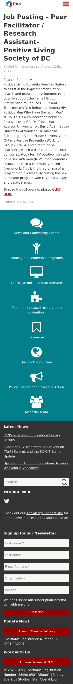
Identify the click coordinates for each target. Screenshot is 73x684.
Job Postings (25, 202)
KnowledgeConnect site (44, 513)
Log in (55, 679)
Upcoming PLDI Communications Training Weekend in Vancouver (36, 465)
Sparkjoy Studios (16, 679)
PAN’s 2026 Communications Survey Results (32, 437)
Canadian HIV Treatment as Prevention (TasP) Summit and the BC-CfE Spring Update (34, 451)
